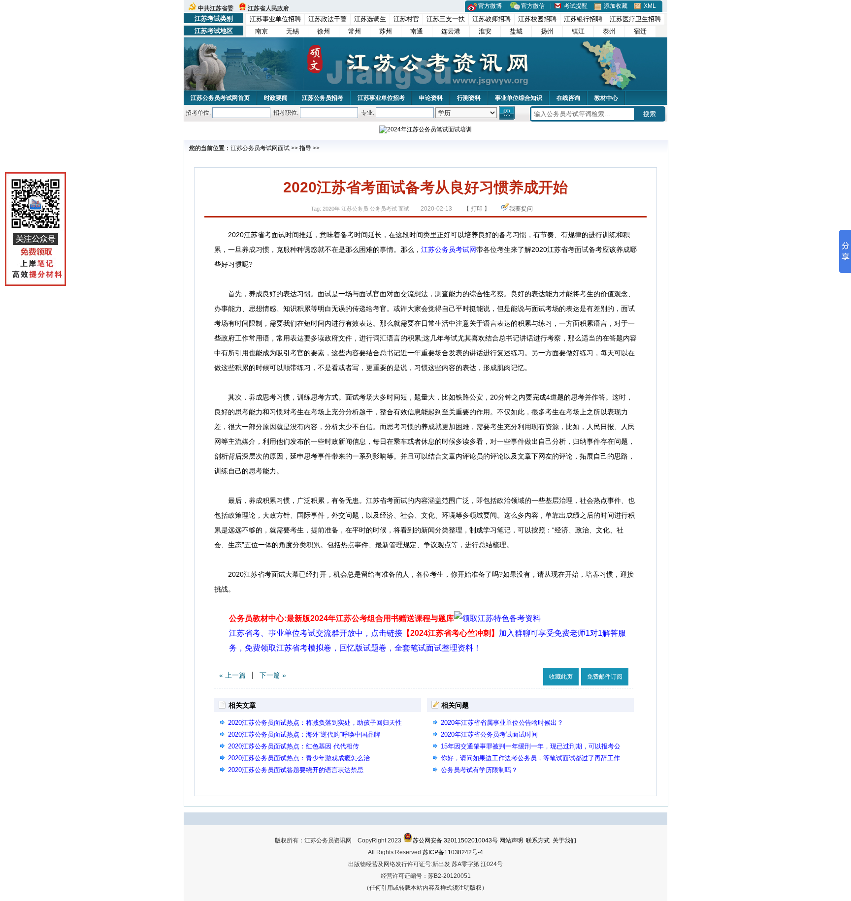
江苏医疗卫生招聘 (635, 19)
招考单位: (198, 112)
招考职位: (285, 112)
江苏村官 (406, 19)
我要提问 (521, 208)
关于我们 (564, 840)
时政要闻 (276, 97)
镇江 (578, 31)
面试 (284, 148)
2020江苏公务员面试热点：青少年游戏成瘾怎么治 (299, 758)
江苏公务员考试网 (254, 148)
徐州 (323, 31)
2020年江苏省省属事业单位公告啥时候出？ (502, 722)
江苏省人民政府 (268, 8)
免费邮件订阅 (604, 676)
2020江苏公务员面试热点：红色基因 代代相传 (293, 746)
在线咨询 (568, 97)
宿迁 (640, 31)
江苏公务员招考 (322, 97)
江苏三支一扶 (445, 19)
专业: (367, 112)
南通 (416, 31)
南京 (261, 31)
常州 (354, 31)
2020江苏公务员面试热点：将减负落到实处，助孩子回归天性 (315, 722)
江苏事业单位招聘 (275, 19)
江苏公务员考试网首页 (220, 97)
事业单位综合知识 (518, 97)
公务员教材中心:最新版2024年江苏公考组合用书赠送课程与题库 (341, 618)
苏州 (385, 31)
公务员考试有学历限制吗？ (479, 770)
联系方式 (538, 840)
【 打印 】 (476, 208)
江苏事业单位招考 (381, 97)
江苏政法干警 (327, 19)
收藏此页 (561, 676)
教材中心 (606, 97)
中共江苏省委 (215, 8)
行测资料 (469, 97)
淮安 (485, 31)
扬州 (547, 31)
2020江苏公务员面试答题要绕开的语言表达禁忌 (295, 770)
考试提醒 (576, 5)
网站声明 (511, 840)
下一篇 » (273, 675)
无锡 (292, 31)
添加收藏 (615, 5)
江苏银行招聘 (583, 19)
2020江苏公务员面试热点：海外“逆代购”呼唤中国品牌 (304, 734)
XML (650, 5)
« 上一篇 (232, 675)
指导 (305, 148)
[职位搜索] (507, 113)
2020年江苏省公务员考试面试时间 (489, 734)
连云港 (450, 31)
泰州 (609, 31)
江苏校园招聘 (537, 19)
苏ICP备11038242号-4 (453, 852)
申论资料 (431, 97)
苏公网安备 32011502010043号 (455, 840)
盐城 (516, 31)
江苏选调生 (370, 19)
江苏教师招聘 (491, 19)
